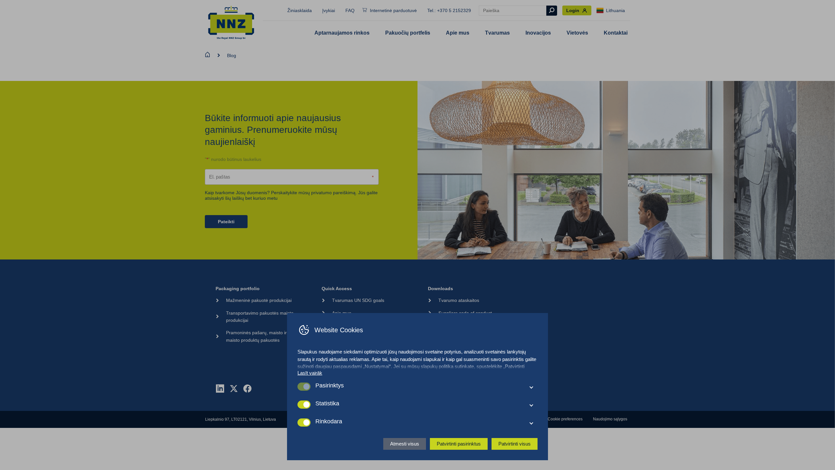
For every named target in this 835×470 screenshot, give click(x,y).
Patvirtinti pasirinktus (459, 443)
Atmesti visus (404, 443)
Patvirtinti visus (514, 443)
